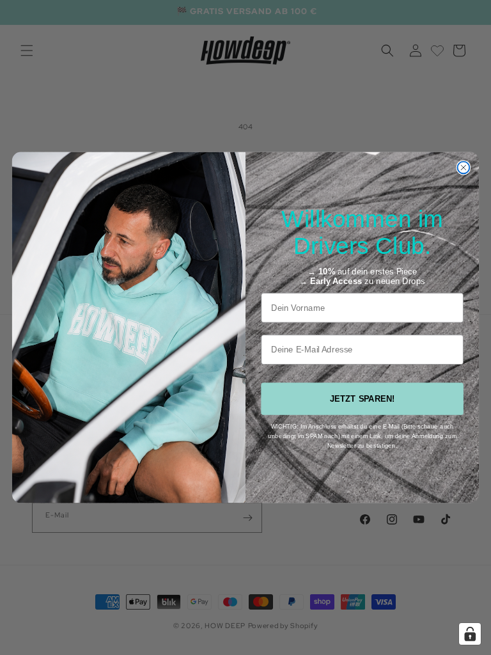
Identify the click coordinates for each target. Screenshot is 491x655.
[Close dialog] (464, 167)
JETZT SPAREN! (362, 399)
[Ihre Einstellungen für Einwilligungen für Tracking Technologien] (470, 634)
